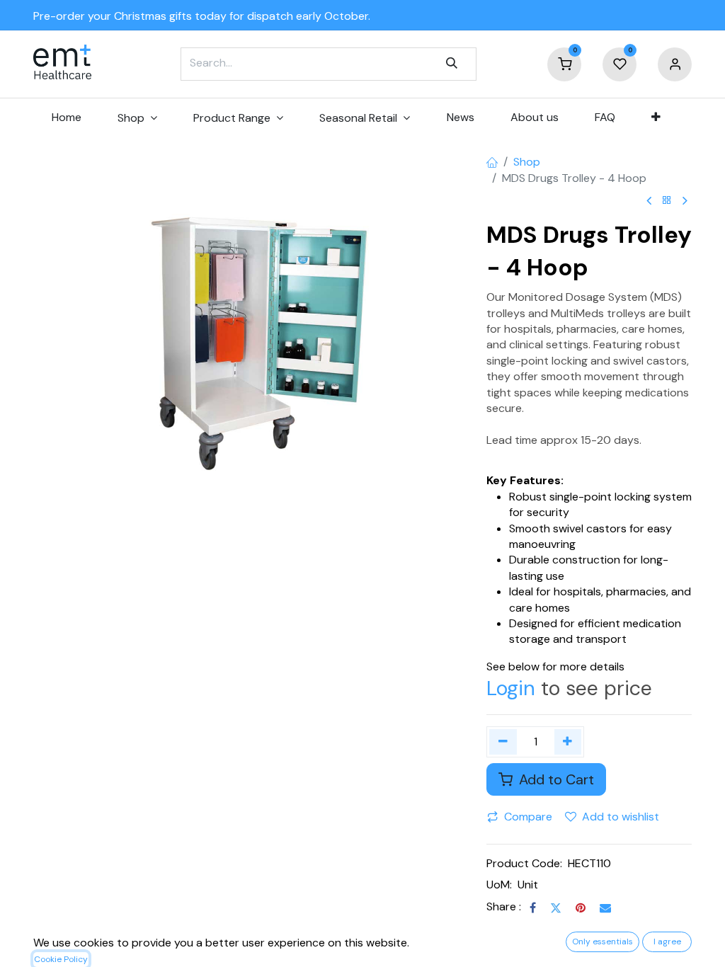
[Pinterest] (581, 907)
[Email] (605, 907)
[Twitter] (555, 907)
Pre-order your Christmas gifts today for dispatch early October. (201, 15)
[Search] (452, 63)
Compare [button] (528, 816)
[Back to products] (666, 200)
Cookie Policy (61, 959)
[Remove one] (503, 741)
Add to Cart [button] (554, 779)
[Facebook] (533, 907)
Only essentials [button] (602, 941)
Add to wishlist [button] (620, 816)
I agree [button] (667, 941)
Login (510, 688)
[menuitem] (66, 117)
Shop (526, 161)
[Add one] (568, 741)
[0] (564, 63)
